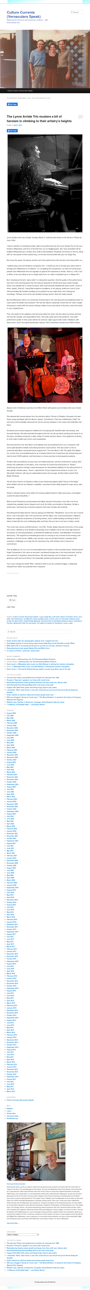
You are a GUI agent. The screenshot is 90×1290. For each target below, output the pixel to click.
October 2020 (11, 865)
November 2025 (12, 730)
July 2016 (10, 966)
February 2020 (12, 883)
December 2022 (12, 804)
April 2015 (10, 1000)
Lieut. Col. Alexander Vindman (65, 619)
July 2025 (10, 738)
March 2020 (11, 880)
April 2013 (10, 1059)
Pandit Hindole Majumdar (32, 621)
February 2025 (12, 750)
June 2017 (10, 939)
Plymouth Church (47, 621)
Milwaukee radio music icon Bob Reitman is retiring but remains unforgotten (46, 664)
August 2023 (11, 787)
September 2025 (12, 735)
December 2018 (12, 900)
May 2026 (10, 718)
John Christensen (17, 619)
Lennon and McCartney (40, 619)
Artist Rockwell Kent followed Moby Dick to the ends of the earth (30, 685)
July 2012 (10, 1081)
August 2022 (11, 814)
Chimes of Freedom (66, 617)
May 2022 (10, 821)
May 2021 (10, 851)
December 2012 (12, 1069)
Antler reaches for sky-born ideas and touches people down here (30, 695)
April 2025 (10, 745)
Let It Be (51, 619)
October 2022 (11, 809)
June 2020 (10, 873)
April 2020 (10, 878)
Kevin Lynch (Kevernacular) (16, 1184)
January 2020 (11, 885)
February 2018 (12, 919)
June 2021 (10, 848)
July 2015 (10, 993)
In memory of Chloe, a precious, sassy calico (23, 651)
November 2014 (12, 1013)
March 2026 (11, 720)
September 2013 (12, 1047)
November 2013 (12, 1042)
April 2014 (10, 1030)
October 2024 (11, 760)
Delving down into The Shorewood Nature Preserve (36, 659)
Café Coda (55, 617)
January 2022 (11, 831)
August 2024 (11, 762)
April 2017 (10, 944)
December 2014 (12, 1010)
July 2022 (10, 816)
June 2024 (10, 765)
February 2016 (12, 976)
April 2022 (10, 824)
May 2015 (10, 998)
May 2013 (10, 1057)
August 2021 (11, 843)
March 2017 (11, 946)
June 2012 (10, 1084)
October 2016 (11, 959)
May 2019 (10, 895)
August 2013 (11, 1049)
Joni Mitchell (28, 619)
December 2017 (12, 924)
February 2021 (12, 855)
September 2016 (12, 961)
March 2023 (11, 796)
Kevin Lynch (11, 659)
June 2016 (10, 968)
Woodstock (58, 623)
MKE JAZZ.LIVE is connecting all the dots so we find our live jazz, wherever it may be (38, 646)
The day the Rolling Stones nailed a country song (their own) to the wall (44, 669)
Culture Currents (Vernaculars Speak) (24, 14)
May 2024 (10, 767)
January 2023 (11, 801)
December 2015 (12, 981)
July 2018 (10, 907)
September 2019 (12, 887)
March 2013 (11, 1062)
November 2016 (12, 956)
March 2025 (11, 747)
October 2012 (11, 1074)
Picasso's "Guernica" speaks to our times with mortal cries (28, 680)
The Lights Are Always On (45, 623)
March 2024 (11, 772)
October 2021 (11, 838)
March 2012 (11, 1091)
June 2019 (10, 892)
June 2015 (10, 995)
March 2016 (11, 973)
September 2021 (12, 841)
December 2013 (12, 1040)
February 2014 (12, 1035)
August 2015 (11, 991)
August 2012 (11, 1079)
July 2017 (10, 936)
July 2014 (10, 1023)
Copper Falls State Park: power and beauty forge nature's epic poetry (32, 687)
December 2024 (12, 755)
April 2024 (10, 769)
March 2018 (11, 917)
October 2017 (11, 929)
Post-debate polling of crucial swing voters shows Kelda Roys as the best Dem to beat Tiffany (41, 643)
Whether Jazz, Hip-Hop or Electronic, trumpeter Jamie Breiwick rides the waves (35, 702)
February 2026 (12, 723)
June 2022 (10, 819)
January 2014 (11, 1037)
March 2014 (11, 1032)
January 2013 (11, 1067)
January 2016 (11, 978)
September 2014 (12, 1018)
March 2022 (11, 826)
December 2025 (12, 728)
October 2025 (11, 733)
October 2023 (11, 782)
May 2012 (10, 1086)
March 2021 (11, 853)
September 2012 (12, 1076)
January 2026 (11, 725)
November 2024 (12, 757)
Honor (76, 617)
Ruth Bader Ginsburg (61, 621)
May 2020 (10, 875)
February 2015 (12, 1005)
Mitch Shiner (19, 621)
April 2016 (10, 971)
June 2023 (10, 792)
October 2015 (11, 986)
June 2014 (10, 1025)
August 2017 (11, 934)
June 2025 (10, 740)
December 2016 (12, 954)
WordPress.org (12, 1118)
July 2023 (10, 789)
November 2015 (12, 983)
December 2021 (12, 833)
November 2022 (12, 806)
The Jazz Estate (31, 623)
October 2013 (11, 1045)
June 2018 (10, 909)
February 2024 (12, 774)
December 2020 (12, 860)
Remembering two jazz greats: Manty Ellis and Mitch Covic (28, 648)
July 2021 (10, 846)
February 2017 (12, 949)
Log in (9, 1111)
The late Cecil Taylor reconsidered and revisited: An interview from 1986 (33, 677)
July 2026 (10, 715)
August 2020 (11, 868)
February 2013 (12, 1064)
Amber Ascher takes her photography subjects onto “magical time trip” (33, 641)
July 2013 (10, 1052)
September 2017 (12, 932)
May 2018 (10, 912)
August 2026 (11, 713)
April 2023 (10, 794)
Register (10, 1108)
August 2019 (11, 890)
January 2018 (11, 922)
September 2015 (12, 988)
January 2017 (11, 951)
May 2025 (10, 742)
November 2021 (12, 836)
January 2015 (11, 1008)
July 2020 (10, 870)
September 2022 (12, 811)
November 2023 (12, 779)
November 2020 (12, 863)
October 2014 (11, 1015)
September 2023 (12, 784)
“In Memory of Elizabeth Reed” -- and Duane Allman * (26, 704)
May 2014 (10, 1027)
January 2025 (11, 752)
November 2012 (12, 1072)
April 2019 (10, 897)
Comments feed (12, 1116)
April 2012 (10, 1089)
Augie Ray (48, 617)
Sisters (70, 621)
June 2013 (10, 1054)
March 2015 (11, 1003)
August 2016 (11, 964)
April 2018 (10, 914)
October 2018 (11, 902)
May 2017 (10, 941)
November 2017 (12, 927)
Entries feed (11, 1113)
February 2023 (12, 799)
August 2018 (11, 905)
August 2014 (11, 1020)
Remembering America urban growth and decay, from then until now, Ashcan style (37, 682)
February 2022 (12, 828)
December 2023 (12, 777)
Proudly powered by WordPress (45, 1282)
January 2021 (11, 858)
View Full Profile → (13, 1223)
